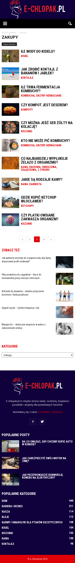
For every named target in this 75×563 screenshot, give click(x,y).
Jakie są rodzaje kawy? (41, 179)
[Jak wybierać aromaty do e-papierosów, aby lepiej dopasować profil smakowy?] (64, 262)
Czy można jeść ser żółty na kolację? (47, 125)
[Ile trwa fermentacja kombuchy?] (10, 91)
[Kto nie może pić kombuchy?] (10, 145)
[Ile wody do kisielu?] (10, 56)
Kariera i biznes (12, 506)
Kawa (5, 538)
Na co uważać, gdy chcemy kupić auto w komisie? (47, 443)
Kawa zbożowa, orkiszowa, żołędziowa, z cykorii (39, 168)
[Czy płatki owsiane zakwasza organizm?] (10, 219)
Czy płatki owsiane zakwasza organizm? (39, 217)
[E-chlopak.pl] (37, 9)
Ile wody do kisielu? (38, 51)
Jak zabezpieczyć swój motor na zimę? (44, 460)
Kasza (6, 511)
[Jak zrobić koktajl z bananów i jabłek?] (10, 73)
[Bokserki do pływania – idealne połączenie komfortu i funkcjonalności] (64, 295)
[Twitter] (42, 421)
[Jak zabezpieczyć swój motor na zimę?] (10, 463)
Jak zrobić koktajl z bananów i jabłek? (39, 71)
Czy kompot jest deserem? (44, 105)
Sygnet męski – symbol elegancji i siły (20, 307)
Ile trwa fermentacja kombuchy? (40, 89)
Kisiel (24, 56)
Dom (4, 501)
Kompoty (27, 109)
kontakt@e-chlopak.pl (50, 412)
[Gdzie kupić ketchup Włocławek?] (10, 202)
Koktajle (27, 77)
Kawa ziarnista (31, 184)
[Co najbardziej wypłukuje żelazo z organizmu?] (10, 163)
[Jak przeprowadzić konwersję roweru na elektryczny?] (10, 480)
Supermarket (9, 44)
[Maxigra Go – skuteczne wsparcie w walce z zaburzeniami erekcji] (64, 329)
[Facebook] (32, 421)
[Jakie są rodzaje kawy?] (10, 184)
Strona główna (9, 32)
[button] (70, 23)
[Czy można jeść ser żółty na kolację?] (10, 127)
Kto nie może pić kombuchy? (45, 140)
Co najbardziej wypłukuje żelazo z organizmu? (44, 160)
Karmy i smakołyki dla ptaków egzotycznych (32, 522)
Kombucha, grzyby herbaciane (41, 95)
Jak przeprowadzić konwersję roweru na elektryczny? (42, 476)
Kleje (5, 517)
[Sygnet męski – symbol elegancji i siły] (64, 312)
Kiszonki (26, 131)
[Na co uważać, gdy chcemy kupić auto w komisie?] (10, 446)
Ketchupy (27, 206)
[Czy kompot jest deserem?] (10, 109)
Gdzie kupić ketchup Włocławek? (38, 199)
